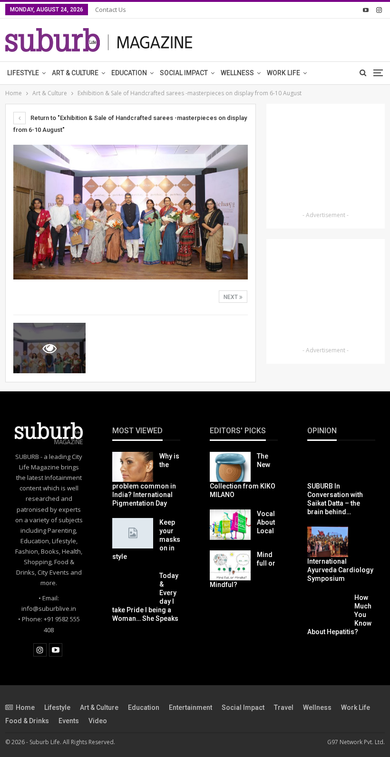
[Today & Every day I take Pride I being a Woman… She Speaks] (132, 586)
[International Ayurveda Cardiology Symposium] (327, 542)
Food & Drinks (27, 721)
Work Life (283, 73)
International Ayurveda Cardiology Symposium (340, 570)
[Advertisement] (325, 159)
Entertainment (190, 707)
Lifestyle (23, 73)
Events (68, 721)
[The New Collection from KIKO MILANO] (230, 467)
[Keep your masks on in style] (132, 533)
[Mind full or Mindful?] (230, 565)
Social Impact (184, 73)
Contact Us (110, 9)
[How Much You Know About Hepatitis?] (327, 608)
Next (231, 297)
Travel (283, 707)
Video (97, 721)
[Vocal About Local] (230, 524)
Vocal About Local (266, 522)
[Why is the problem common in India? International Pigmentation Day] (132, 467)
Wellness (237, 73)
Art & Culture (75, 73)
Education (129, 73)
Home (25, 707)
